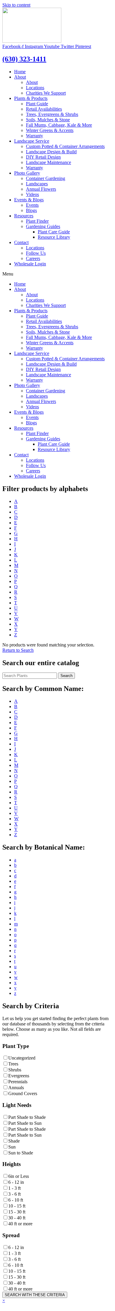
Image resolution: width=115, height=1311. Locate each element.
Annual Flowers (41, 189)
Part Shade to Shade (27, 1117)
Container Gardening (45, 178)
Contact (21, 242)
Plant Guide (37, 103)
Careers (33, 258)
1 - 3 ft (14, 1188)
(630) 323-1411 (24, 59)
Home (20, 71)
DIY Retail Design (43, 157)
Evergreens (18, 1075)
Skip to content (16, 4)
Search (66, 675)
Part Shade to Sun (25, 1123)
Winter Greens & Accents (49, 130)
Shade (14, 1140)
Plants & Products (30, 98)
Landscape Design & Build (51, 151)
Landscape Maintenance (48, 162)
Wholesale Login (30, 263)
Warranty (34, 135)
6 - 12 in (16, 1182)
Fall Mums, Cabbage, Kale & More (59, 125)
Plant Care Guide (54, 231)
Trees (13, 1063)
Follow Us (36, 253)
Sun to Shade (20, 1152)
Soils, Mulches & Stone (48, 119)
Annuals (16, 1087)
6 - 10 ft (15, 1199)
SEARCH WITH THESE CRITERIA (35, 1295)
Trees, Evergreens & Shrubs (52, 114)
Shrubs (14, 1069)
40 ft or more (20, 1223)
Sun (12, 1146)
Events (32, 205)
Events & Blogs (29, 199)
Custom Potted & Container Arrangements (65, 146)
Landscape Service (31, 141)
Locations (35, 87)
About (20, 76)
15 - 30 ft (16, 1211)
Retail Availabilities (44, 108)
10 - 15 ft (16, 1205)
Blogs (31, 210)
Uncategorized (21, 1057)
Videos (32, 194)
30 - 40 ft (16, 1217)
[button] (18, 650)
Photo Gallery (27, 173)
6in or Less (18, 1176)
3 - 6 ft (14, 1194)
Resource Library (54, 237)
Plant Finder (37, 221)
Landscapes (37, 183)
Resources (23, 215)
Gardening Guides (43, 226)
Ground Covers (22, 1093)
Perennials (17, 1081)
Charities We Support (46, 92)
